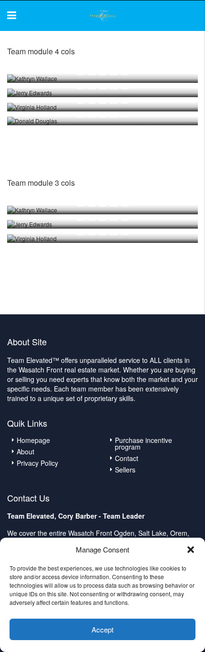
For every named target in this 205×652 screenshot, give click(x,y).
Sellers (125, 469)
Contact (126, 458)
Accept (102, 629)
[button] (190, 549)
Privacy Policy (37, 463)
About (25, 451)
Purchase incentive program (143, 443)
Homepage (33, 440)
